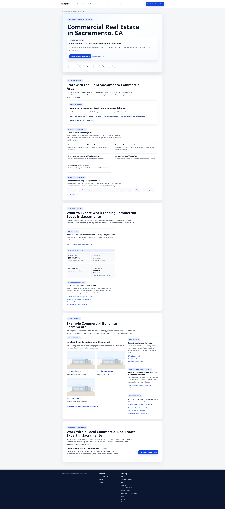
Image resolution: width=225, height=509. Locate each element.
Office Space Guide (134, 356)
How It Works (87, 4)
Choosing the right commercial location (80, 296)
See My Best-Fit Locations (155, 4)
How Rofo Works (126, 479)
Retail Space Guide (134, 359)
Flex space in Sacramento (136, 410)
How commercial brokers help (77, 305)
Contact (123, 485)
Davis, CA (137, 190)
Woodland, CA (72, 194)
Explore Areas (72, 66)
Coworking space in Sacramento (138, 413)
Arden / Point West (95, 116)
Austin (101, 479)
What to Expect (85, 66)
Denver (101, 482)
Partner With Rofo (126, 488)
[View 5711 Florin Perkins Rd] (111, 360)
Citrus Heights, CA (148, 190)
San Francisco (103, 477)
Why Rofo (123, 482)
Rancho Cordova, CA (85, 190)
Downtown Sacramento (77, 116)
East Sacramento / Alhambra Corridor (133, 116)
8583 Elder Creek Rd (74, 398)
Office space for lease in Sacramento (140, 402)
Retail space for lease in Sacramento (140, 405)
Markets (79, 4)
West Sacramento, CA (111, 190)
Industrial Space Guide (135, 362)
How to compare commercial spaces (79, 299)
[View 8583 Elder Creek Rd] (81, 387)
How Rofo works (98, 56)
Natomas (90, 120)
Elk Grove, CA (72, 190)
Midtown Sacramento (111, 116)
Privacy (122, 496)
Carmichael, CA (126, 190)
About (95, 4)
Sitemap (123, 502)
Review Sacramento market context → (79, 245)
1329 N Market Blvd (74, 371)
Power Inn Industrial (77, 120)
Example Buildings (99, 66)
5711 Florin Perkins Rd (105, 371)
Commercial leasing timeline (76, 302)
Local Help (111, 66)
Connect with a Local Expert (148, 452)
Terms (122, 499)
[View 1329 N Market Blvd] (81, 360)
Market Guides (125, 491)
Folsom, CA (98, 190)
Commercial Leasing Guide (129, 493)
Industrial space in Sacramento (138, 407)
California (71, 11)
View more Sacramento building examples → (82, 407)
